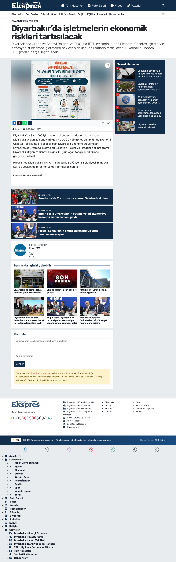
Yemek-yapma (22, 491)
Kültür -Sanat (22, 477)
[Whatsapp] (49, 418)
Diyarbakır (17, 14)
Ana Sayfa (15, 456)
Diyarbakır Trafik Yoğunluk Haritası (34, 543)
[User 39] (20, 249)
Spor (54, 14)
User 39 (18, 129)
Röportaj (14, 512)
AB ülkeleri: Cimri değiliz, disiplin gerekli (93, 291)
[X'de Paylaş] (19, 123)
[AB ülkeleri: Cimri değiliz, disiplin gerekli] (95, 278)
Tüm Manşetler (74, 421)
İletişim (108, 411)
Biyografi (14, 515)
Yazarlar (136, 5)
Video (119, 5)
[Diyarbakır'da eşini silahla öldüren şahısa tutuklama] (29, 278)
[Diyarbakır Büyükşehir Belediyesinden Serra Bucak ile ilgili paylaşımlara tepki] (29, 306)
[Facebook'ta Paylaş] (14, 123)
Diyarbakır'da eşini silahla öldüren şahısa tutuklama (28, 291)
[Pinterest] (24, 418)
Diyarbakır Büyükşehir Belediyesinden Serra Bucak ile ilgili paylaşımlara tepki (29, 320)
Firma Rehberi (18, 508)
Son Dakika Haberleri (77, 424)
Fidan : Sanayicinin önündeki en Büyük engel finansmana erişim (93, 320)
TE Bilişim (160, 440)
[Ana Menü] (163, 14)
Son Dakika (32, 14)
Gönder (20, 363)
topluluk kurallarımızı (41, 373)
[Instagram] (29, 418)
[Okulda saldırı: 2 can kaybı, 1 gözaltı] (62, 278)
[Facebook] (13, 418)
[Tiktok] (39, 418)
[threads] (156, 449)
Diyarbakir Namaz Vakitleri (79, 408)
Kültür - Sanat (67, 14)
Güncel (45, 14)
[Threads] (44, 418)
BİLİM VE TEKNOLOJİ (26, 463)
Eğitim (91, 14)
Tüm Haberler (74, 5)
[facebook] (24, 449)
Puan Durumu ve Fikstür (78, 418)
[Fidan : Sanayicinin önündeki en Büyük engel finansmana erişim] (95, 306)
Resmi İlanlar (116, 14)
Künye (139, 411)
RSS (17, 440)
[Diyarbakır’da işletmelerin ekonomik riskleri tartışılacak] (62, 90)
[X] (18, 418)
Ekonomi (102, 14)
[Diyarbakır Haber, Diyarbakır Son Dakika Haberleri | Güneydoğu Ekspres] (26, 5)
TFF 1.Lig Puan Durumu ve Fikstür (33, 547)
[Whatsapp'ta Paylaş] (24, 123)
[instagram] (68, 449)
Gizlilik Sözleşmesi (145, 408)
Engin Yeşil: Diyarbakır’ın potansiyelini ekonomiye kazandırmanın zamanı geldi (62, 320)
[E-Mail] (31, 254)
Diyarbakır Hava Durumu (78, 405)
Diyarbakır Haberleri (24, 21)
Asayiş (108, 405)
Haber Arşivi (73, 427)
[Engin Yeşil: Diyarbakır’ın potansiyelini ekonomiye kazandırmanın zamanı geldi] (62, 306)
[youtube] (90, 449)
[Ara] (163, 5)
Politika (108, 408)
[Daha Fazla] (30, 123)
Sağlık (81, 14)
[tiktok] (134, 449)
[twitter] (46, 449)
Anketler (14, 519)
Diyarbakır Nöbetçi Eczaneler (81, 402)
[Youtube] (34, 418)
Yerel (17, 494)
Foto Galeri (99, 5)
